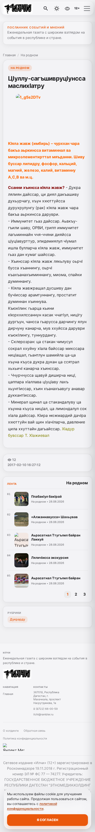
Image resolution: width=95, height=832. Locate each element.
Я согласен (47, 820)
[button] (87, 8)
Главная (9, 55)
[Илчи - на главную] (23, 8)
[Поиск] (45, 8)
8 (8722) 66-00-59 (45, 708)
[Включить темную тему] (56, 8)
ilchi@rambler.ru (43, 714)
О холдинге (11, 730)
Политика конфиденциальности (25, 738)
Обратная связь (34, 730)
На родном (29, 55)
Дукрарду (17, 619)
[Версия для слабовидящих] (67, 8)
